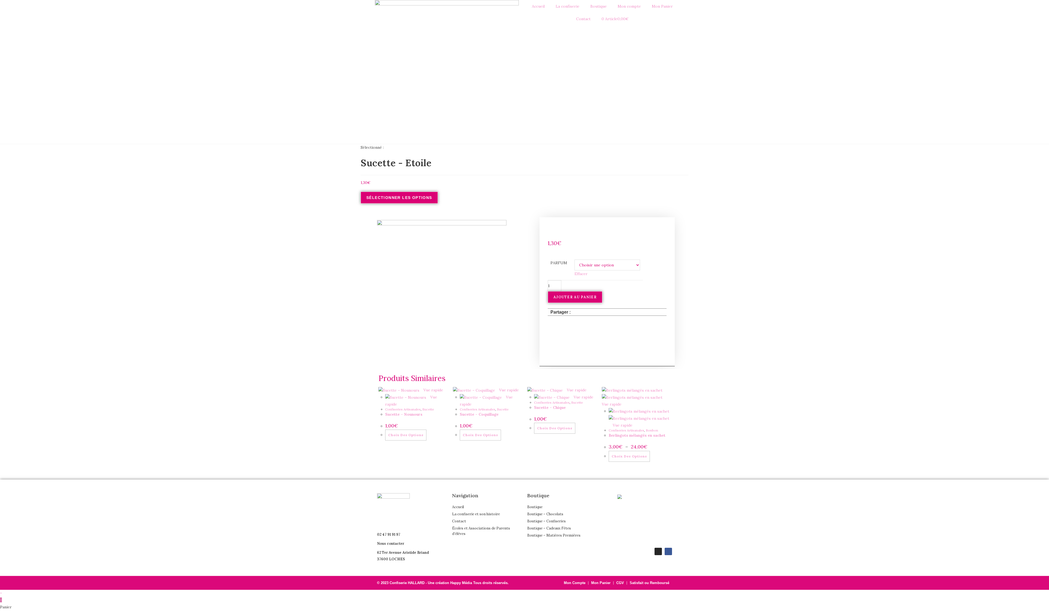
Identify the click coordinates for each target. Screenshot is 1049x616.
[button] (576, 312)
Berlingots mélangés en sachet (637, 435)
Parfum (558, 262)
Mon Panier (662, 6)
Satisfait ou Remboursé (649, 583)
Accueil (538, 6)
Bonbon (652, 430)
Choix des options (405, 435)
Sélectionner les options (399, 197)
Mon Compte (574, 583)
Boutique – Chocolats (545, 514)
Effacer (581, 273)
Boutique (535, 507)
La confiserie (567, 6)
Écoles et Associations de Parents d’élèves (481, 531)
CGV (620, 583)
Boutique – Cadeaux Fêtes (549, 528)
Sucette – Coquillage (479, 414)
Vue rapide (432, 390)
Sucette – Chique (550, 407)
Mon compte (629, 6)
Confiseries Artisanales (403, 409)
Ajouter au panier (575, 297)
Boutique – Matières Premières (554, 535)
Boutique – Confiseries (546, 521)
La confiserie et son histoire (476, 514)
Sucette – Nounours (403, 414)
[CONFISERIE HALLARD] (631, 496)
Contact (583, 18)
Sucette (428, 409)
